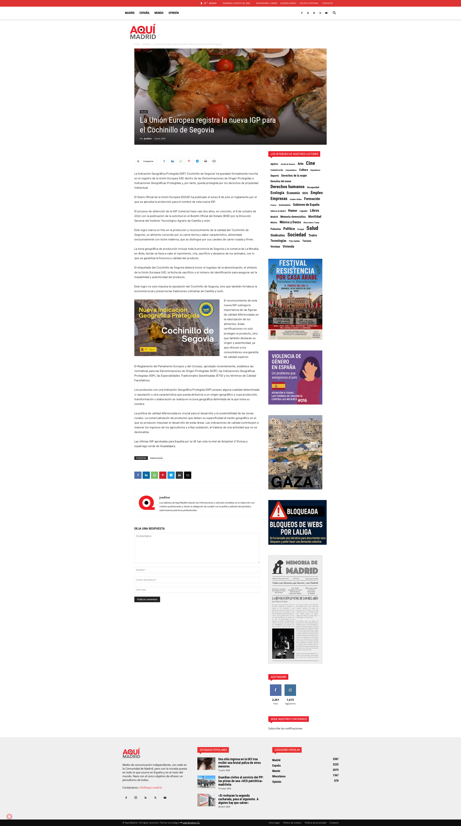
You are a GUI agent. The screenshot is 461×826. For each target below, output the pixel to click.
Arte (300, 164)
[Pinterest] (189, 161)
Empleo (317, 193)
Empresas (278, 198)
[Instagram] (308, 13)
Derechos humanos (287, 186)
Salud (312, 228)
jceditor (148, 138)
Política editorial (309, 3)
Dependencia (315, 170)
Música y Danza (290, 222)
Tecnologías (278, 241)
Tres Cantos (294, 241)
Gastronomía (156, 458)
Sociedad (296, 235)
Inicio (137, 44)
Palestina (275, 229)
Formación (312, 199)
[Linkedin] (172, 161)
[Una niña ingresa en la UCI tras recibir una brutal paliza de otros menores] (206, 763)
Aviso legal (274, 822)
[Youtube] (326, 13)
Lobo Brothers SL (191, 822)
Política (289, 228)
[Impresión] (205, 161)
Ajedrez (274, 164)
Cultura (303, 170)
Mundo (159, 13)
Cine (310, 163)
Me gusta (276, 685)
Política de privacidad (315, 822)
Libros (314, 210)
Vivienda (288, 246)
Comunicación (276, 170)
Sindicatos (277, 235)
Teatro (312, 235)
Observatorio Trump (311, 222)
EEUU (305, 193)
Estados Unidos (296, 199)
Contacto (327, 3)
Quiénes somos (288, 3)
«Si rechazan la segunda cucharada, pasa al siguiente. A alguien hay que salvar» (238, 799)
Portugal (300, 229)
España (144, 13)
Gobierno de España (306, 204)
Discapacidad (313, 187)
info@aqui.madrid (150, 787)
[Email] (213, 161)
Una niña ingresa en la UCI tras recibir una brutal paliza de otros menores (239, 762)
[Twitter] (320, 13)
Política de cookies (292, 822)
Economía (293, 193)
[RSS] (314, 13)
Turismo (306, 241)
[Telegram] (197, 161)
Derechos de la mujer (294, 175)
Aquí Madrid (278, 677)
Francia (273, 205)
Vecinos (275, 246)
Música (273, 222)
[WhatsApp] (180, 161)
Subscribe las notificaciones (285, 728)
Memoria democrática (293, 216)
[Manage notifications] (9, 817)
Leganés (303, 211)
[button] (334, 13)
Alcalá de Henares (288, 164)
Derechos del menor (280, 181)
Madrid (130, 13)
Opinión (174, 13)
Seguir (290, 685)
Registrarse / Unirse (266, 3)
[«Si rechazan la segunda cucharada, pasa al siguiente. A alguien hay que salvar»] (206, 800)
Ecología (277, 193)
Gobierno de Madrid (278, 211)
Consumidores (291, 170)
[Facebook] (302, 13)
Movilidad (314, 216)
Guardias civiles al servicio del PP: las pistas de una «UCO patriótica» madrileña (240, 780)
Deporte (274, 175)
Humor (292, 210)
